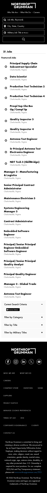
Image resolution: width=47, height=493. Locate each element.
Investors (28, 388)
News (40, 388)
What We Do (25, 12)
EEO (22, 418)
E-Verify (35, 425)
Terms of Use (10, 418)
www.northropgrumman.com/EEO (28, 472)
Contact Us (9, 433)
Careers (36, 12)
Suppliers (8, 396)
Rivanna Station (13, 310)
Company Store (11, 388)
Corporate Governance (15, 425)
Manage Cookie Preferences (17, 410)
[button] (23, 304)
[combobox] (23, 19)
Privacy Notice (11, 403)
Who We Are (12, 12)
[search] (23, 39)
